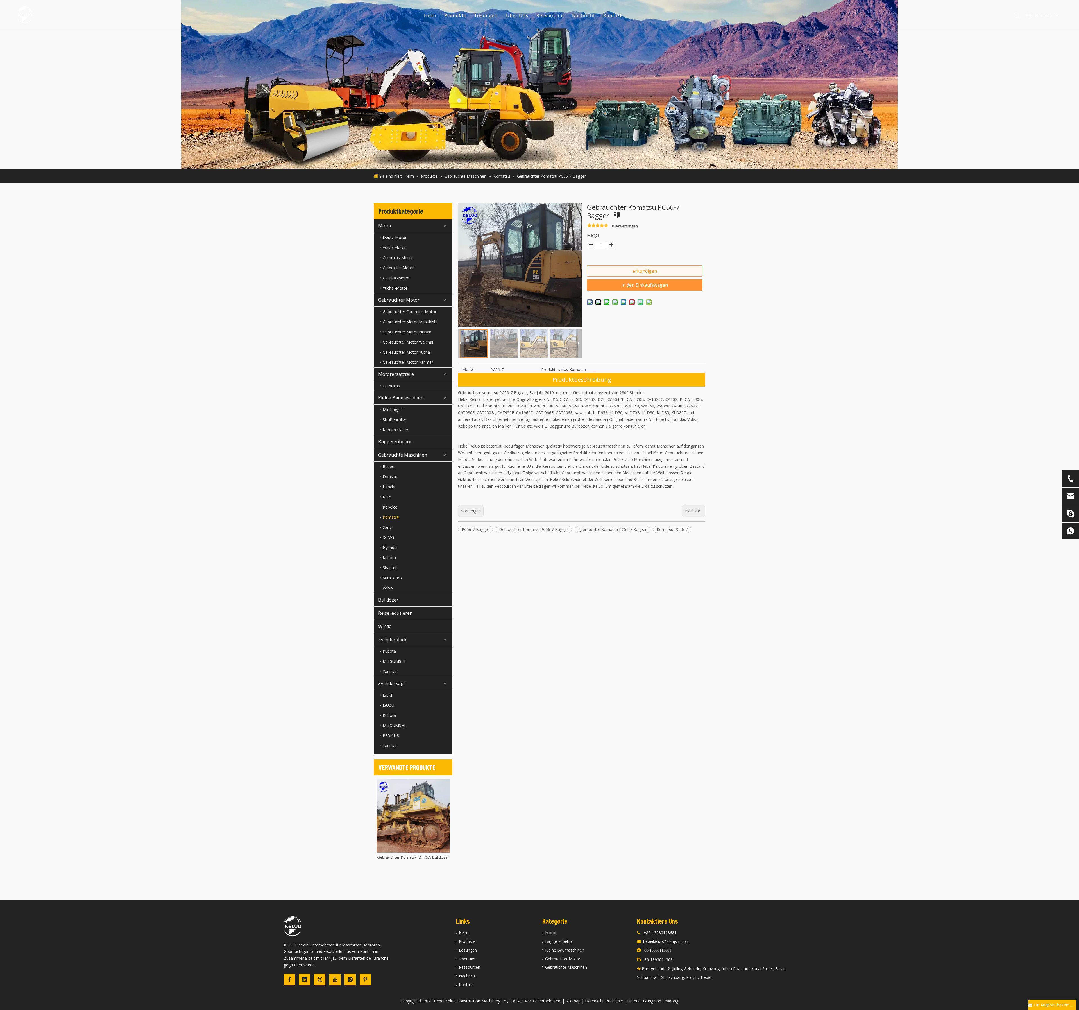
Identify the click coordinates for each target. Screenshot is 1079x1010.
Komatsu (391, 517)
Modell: (468, 369)
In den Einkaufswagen (644, 285)
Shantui (389, 567)
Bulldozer (388, 600)
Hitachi (389, 486)
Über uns (467, 958)
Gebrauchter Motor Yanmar (408, 362)
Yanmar (390, 671)
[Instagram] (350, 979)
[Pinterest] (365, 979)
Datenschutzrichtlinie (604, 1001)
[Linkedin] (304, 979)
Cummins (391, 385)
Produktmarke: (554, 369)
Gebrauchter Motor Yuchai (407, 352)
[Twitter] (319, 979)
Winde (384, 626)
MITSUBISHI (394, 661)
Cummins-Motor (398, 257)
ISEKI (387, 695)
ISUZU (388, 705)
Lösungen (486, 15)
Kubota (389, 557)
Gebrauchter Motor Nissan (407, 332)
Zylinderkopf (391, 683)
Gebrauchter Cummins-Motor (409, 311)
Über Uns (517, 15)
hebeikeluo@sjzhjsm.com (666, 941)
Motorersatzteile (396, 374)
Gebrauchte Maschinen (402, 455)
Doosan (390, 476)
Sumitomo (392, 577)
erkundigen (645, 271)
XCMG (388, 537)
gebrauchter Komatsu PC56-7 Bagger (612, 529)
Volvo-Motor (394, 247)
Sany (387, 527)
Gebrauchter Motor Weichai (408, 342)
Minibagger (393, 409)
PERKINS (391, 735)
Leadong (670, 1001)
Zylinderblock (392, 639)
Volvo (388, 588)
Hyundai (390, 547)
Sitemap (573, 1001)
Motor (385, 226)
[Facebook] (289, 979)
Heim (430, 15)
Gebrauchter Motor (399, 300)
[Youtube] (335, 979)
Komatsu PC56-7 (672, 529)
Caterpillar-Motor (398, 267)
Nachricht (583, 15)
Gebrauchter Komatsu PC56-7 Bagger (533, 529)
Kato (387, 497)
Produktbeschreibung (581, 379)
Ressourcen (550, 15)
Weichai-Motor (396, 278)
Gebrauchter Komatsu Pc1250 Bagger (413, 857)
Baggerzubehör (395, 442)
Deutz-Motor (395, 237)
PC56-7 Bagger (475, 529)
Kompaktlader (395, 429)
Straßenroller (394, 419)
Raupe (388, 466)
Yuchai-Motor (395, 288)
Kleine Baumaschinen (400, 398)
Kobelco (390, 507)
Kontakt (613, 15)
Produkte (455, 15)
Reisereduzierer (395, 613)
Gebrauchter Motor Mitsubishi (410, 321)
